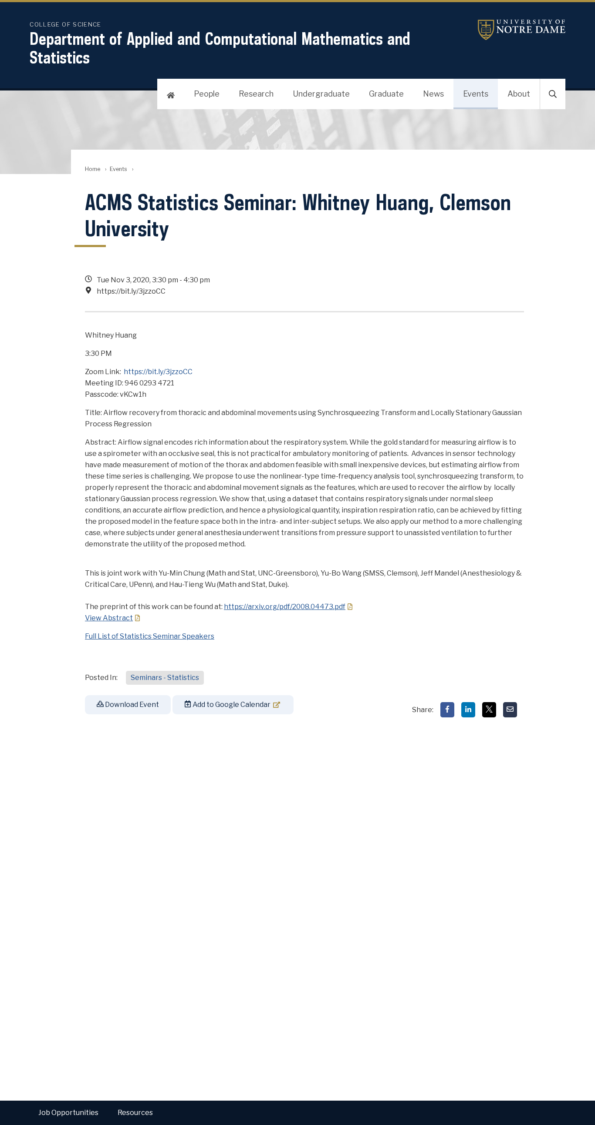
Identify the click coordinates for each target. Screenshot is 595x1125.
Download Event (131, 704)
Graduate (386, 93)
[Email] (510, 709)
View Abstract (109, 618)
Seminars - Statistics (165, 677)
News (433, 93)
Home (92, 169)
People (207, 93)
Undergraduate (321, 93)
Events (475, 93)
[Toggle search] (552, 94)
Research (256, 93)
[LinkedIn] (468, 709)
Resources (135, 1112)
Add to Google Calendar (230, 704)
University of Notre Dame (510, 30)
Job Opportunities (68, 1112)
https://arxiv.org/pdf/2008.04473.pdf (284, 607)
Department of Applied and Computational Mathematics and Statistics (220, 48)
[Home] (170, 94)
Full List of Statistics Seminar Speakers (149, 636)
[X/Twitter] (489, 709)
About (518, 93)
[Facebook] (447, 709)
